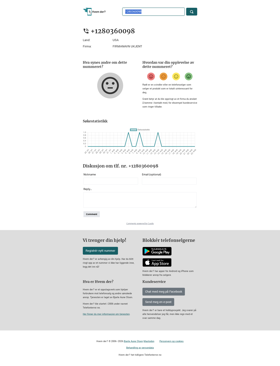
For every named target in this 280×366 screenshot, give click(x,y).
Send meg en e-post (158, 302)
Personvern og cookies (171, 341)
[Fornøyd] (176, 76)
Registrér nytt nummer (100, 251)
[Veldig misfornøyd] (151, 76)
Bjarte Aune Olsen (133, 341)
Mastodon (149, 341)
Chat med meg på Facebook (163, 292)
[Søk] (191, 12)
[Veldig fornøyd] (188, 76)
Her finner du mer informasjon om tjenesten (106, 314)
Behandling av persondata (140, 348)
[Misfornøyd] (163, 76)
